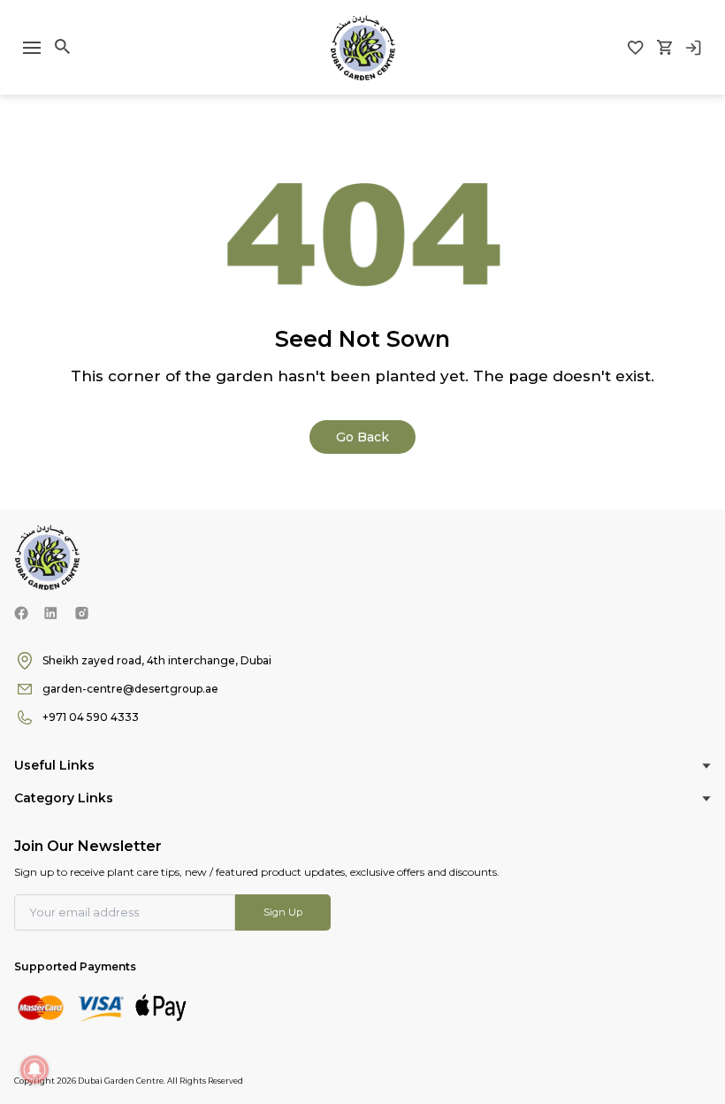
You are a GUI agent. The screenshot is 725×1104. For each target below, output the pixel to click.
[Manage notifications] (34, 1069)
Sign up (282, 912)
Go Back (362, 437)
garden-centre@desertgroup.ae (130, 688)
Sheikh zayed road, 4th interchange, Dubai (156, 660)
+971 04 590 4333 (90, 717)
